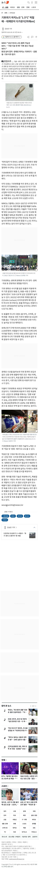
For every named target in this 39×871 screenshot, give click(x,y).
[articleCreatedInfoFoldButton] (22, 32)
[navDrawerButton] (36, 2)
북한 (24, 815)
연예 (3, 760)
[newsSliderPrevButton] (31, 706)
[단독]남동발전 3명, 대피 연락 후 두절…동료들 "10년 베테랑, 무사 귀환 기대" (17, 748)
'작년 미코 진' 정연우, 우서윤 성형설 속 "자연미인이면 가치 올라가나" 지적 (18, 730)
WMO (13, 516)
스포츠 (4, 786)
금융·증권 (34, 815)
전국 (5, 815)
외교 (14, 815)
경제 (24, 811)
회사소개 (4, 837)
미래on (5, 520)
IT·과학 (24, 819)
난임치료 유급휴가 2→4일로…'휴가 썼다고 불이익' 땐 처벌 (15, 534)
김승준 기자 (8, 29)
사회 (14, 811)
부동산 (15, 819)
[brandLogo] (5, 2)
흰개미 (27, 516)
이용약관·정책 (26, 837)
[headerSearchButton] (29, 2)
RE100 (20, 516)
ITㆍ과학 (4, 13)
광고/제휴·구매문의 (14, 837)
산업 (5, 819)
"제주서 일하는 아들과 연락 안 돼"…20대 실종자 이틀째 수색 (17, 739)
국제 (34, 811)
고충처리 (34, 837)
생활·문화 (5, 824)
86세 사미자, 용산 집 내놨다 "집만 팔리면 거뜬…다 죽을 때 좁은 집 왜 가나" (17, 721)
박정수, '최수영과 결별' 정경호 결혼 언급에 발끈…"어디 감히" (17, 712)
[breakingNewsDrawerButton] (32, 2)
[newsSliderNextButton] (36, 706)
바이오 (34, 819)
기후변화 (5, 516)
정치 (5, 811)
